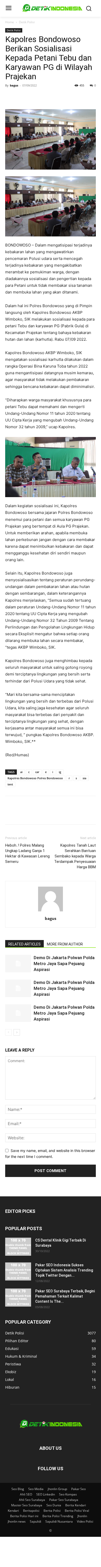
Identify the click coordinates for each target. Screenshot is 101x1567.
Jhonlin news (17, 1521)
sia (84, 778)
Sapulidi (35, 1521)
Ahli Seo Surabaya (32, 1500)
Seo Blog (17, 1489)
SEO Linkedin (45, 1494)
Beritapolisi (31, 1510)
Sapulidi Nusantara (59, 1521)
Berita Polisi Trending (57, 1516)
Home (9, 22)
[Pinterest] (34, 97)
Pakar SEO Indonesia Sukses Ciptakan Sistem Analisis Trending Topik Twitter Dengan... (64, 1270)
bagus (14, 85)
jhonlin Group (57, 1489)
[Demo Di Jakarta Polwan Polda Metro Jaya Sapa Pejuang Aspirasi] (18, 964)
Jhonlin (82, 1516)
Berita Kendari (75, 1505)
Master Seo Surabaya (26, 1505)
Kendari (13, 1510)
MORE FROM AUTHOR (65, 944)
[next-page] (16, 1032)
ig (60, 772)
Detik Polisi (27, 22)
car (37, 772)
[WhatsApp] (46, 97)
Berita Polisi (52, 1510)
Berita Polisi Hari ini (24, 1516)
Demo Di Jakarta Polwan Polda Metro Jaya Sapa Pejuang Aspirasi (64, 963)
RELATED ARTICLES (24, 944)
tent (10, 784)
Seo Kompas (68, 1494)
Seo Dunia (53, 1505)
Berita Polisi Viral (77, 1510)
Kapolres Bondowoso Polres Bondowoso (35, 778)
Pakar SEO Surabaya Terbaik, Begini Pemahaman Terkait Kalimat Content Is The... (65, 1296)
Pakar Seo (78, 1489)
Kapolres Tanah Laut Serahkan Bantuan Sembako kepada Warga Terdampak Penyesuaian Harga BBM (75, 856)
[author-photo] (50, 911)
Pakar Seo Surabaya (63, 1500)
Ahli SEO (26, 1494)
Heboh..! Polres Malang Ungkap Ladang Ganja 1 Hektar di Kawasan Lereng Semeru (27, 853)
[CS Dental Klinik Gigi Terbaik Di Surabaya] (18, 1247)
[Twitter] (22, 97)
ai (21, 772)
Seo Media (36, 1489)
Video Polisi (85, 1521)
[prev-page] (8, 1032)
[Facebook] (10, 97)
